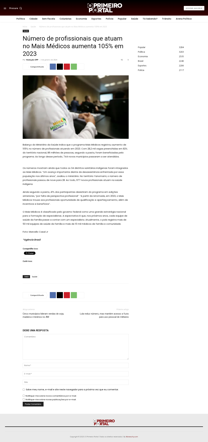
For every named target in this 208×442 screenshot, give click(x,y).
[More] (81, 67)
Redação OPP (32, 60)
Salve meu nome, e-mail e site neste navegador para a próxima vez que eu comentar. (72, 389)
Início (25, 26)
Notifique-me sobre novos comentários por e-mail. (51, 395)
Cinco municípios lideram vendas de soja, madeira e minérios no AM (43, 315)
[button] (16, 8)
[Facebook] (53, 67)
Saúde (33, 26)
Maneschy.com (132, 437)
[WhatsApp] (74, 67)
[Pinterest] (67, 67)
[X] (60, 67)
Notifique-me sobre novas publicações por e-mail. (51, 399)
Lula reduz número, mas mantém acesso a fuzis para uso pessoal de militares (104, 315)
